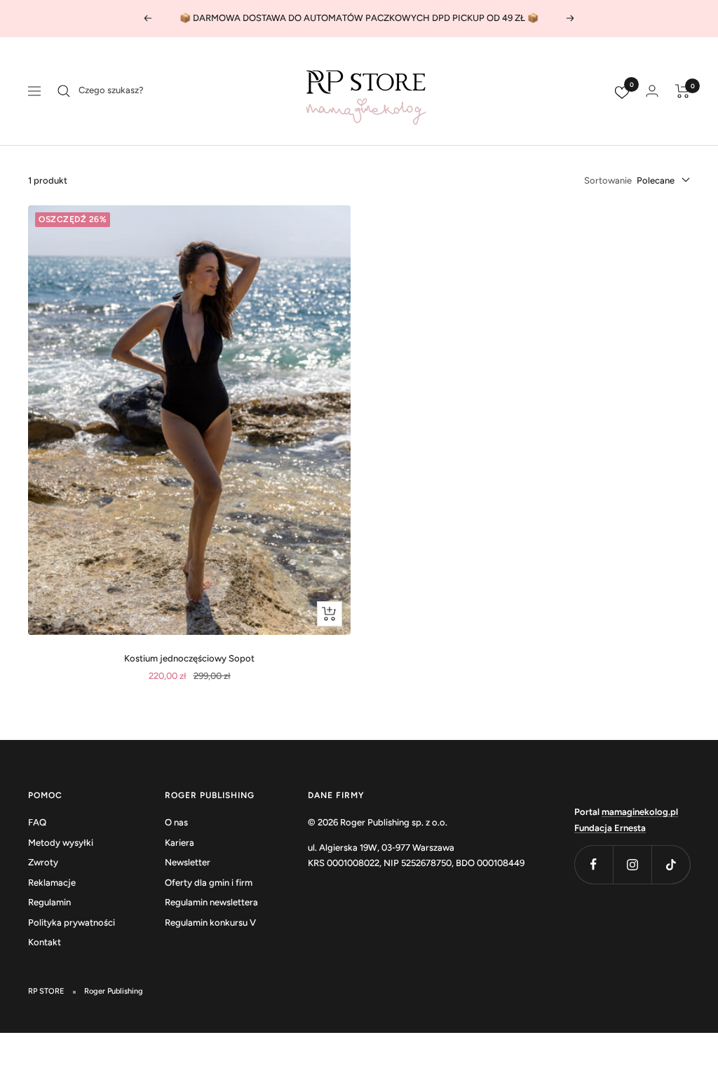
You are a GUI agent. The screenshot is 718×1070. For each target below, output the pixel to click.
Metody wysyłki (60, 842)
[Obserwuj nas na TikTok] (670, 864)
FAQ (37, 822)
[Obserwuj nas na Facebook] (593, 864)
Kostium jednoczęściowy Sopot (189, 658)
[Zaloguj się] (652, 91)
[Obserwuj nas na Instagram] (632, 864)
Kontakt (44, 942)
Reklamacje (52, 882)
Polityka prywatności (71, 922)
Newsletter (187, 862)
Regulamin (49, 902)
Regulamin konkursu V (210, 922)
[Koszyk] (682, 91)
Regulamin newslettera (211, 902)
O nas (176, 822)
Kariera (179, 842)
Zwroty (43, 862)
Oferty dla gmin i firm (208, 882)
